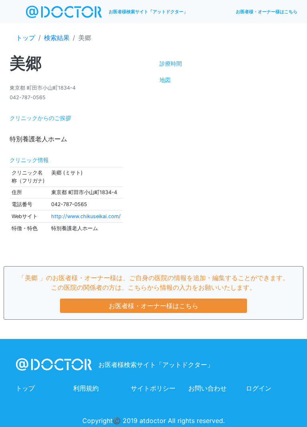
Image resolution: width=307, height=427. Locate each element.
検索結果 (57, 38)
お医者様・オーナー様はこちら (266, 11)
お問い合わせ (207, 388)
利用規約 (86, 388)
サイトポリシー (153, 388)
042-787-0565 (28, 97)
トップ (25, 38)
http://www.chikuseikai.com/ (86, 216)
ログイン (258, 388)
